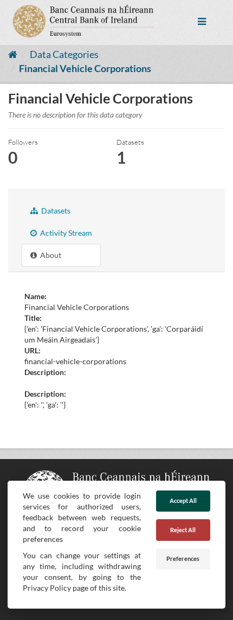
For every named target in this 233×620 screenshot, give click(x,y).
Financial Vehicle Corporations (85, 68)
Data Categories (64, 54)
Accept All (183, 500)
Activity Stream (65, 232)
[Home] (12, 54)
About (49, 255)
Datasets (55, 210)
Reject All (183, 529)
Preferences (182, 558)
